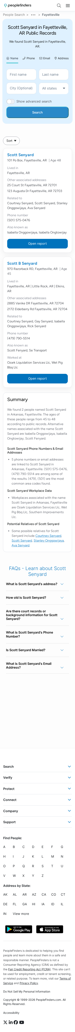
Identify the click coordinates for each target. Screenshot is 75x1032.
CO (53, 895)
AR (24, 895)
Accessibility (11, 1013)
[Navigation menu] (68, 6)
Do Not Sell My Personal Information (26, 991)
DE (5, 904)
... (33, 14)
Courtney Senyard (48, 536)
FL (14, 904)
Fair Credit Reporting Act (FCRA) (29, 969)
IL (62, 904)
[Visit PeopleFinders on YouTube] (21, 1022)
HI (33, 904)
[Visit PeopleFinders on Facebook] (16, 1022)
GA (24, 904)
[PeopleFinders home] (17, 5)
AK (5, 895)
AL (15, 895)
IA (43, 904)
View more (21, 914)
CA (44, 895)
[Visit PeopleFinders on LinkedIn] (11, 1022)
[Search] (59, 5)
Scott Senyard (20, 154)
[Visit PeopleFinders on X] (6, 1022)
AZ (34, 895)
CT (63, 895)
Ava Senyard (20, 545)
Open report (37, 243)
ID (52, 904)
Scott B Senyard (22, 263)
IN (4, 914)
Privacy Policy (29, 983)
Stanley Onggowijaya (49, 540)
